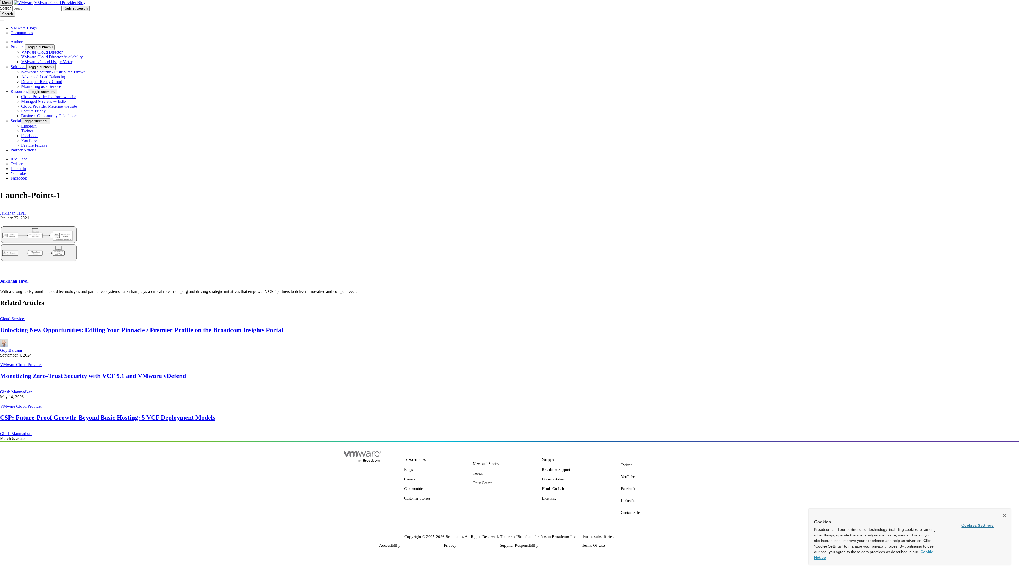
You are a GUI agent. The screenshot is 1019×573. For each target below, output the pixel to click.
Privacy (450, 545)
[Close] (1004, 515)
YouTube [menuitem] (29, 140)
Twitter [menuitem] (27, 131)
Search (5, 8)
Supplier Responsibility (519, 545)
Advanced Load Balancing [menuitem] (43, 77)
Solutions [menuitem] (18, 66)
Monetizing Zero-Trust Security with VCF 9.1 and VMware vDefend (93, 375)
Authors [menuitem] (17, 42)
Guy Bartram (11, 350)
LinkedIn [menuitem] (29, 126)
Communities (22, 33)
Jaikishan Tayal (13, 213)
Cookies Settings (977, 525)
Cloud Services (12, 318)
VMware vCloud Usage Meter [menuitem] (46, 61)
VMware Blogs (24, 28)
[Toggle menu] (2, 20)
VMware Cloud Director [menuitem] (42, 52)
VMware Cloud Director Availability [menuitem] (52, 57)
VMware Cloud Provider (21, 364)
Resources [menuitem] (19, 91)
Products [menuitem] (18, 47)
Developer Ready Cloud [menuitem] (41, 81)
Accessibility (389, 545)
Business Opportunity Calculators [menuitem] (49, 116)
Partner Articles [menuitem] (23, 150)
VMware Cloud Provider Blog (59, 2)
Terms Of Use (593, 545)
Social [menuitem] (16, 121)
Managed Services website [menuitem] (43, 101)
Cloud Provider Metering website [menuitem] (49, 106)
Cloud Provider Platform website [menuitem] (48, 96)
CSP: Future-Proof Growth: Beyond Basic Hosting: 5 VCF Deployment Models (107, 417)
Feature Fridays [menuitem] (34, 145)
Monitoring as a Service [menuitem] (41, 86)
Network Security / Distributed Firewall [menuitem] (54, 72)
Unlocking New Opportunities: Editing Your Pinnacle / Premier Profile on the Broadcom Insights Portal (141, 330)
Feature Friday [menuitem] (33, 111)
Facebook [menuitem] (29, 135)
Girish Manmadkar (16, 392)
